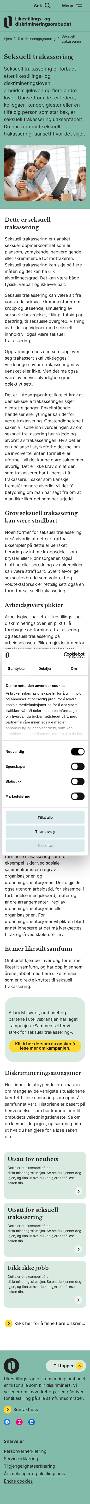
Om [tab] (74, 668)
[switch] (77, 766)
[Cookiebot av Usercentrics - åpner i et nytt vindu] (64, 655)
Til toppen (64, 1365)
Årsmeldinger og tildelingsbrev (35, 1473)
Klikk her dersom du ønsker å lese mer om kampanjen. (45, 1046)
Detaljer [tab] (45, 668)
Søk (38, 5)
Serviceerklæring (21, 1458)
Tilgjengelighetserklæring (29, 1466)
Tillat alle (45, 817)
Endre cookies (18, 1481)
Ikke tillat (45, 846)
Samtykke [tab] (16, 668)
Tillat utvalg (45, 831)
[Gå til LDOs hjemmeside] (37, 26)
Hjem (8, 39)
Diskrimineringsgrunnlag (37, 39)
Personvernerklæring (25, 1451)
